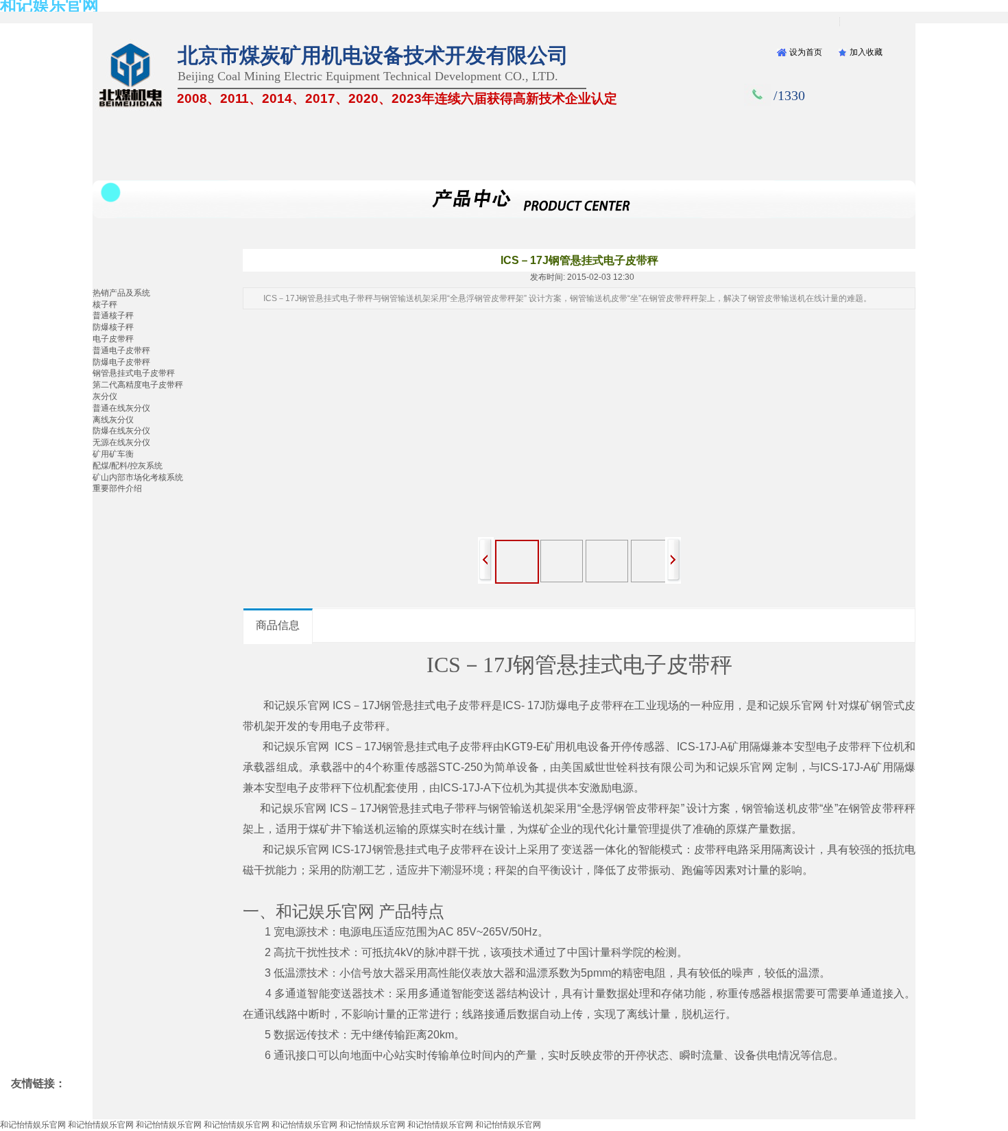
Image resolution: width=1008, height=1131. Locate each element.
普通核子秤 (113, 315)
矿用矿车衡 (113, 454)
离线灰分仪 (113, 420)
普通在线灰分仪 (121, 408)
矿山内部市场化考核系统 (138, 477)
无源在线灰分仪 (121, 442)
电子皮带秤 (113, 339)
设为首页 (805, 52)
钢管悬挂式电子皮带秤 (134, 373)
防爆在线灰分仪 (121, 431)
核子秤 (105, 304)
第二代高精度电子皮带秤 (138, 385)
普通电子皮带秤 (121, 350)
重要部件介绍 (117, 488)
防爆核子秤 (113, 327)
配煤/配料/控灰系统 (128, 466)
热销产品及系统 (121, 293)
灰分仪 (105, 396)
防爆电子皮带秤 (121, 362)
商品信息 (278, 625)
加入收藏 (866, 52)
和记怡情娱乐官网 (33, 1125)
